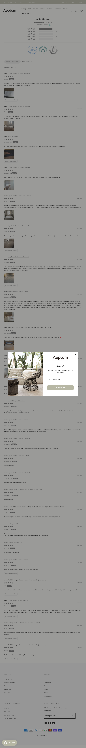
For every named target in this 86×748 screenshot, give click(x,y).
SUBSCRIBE (60, 387)
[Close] (75, 354)
